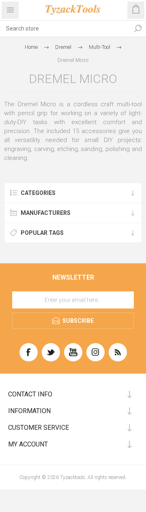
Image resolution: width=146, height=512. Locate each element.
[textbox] (65, 28)
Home (31, 47)
